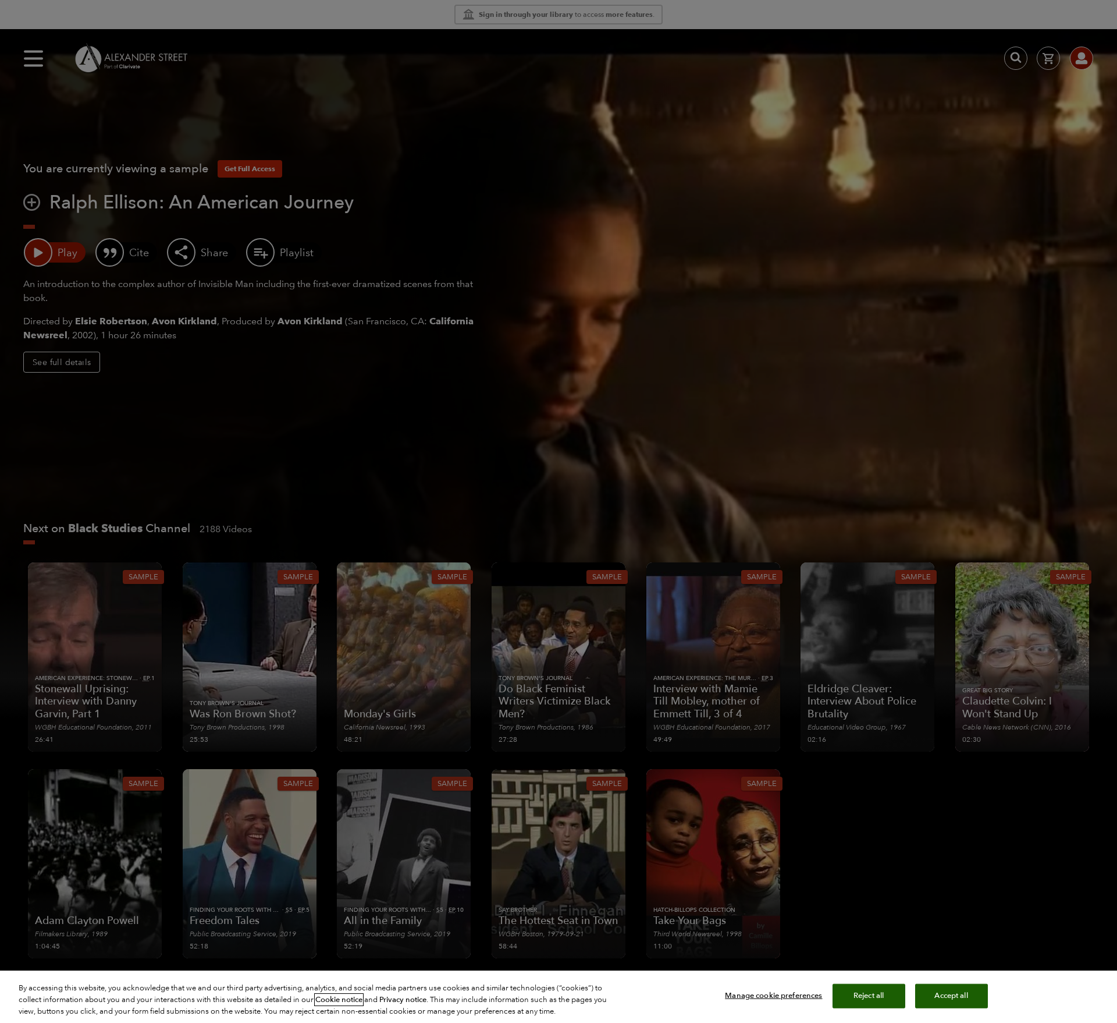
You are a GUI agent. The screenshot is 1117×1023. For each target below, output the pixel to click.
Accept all (950, 995)
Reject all (868, 995)
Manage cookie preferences (773, 995)
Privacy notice (402, 999)
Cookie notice (338, 999)
